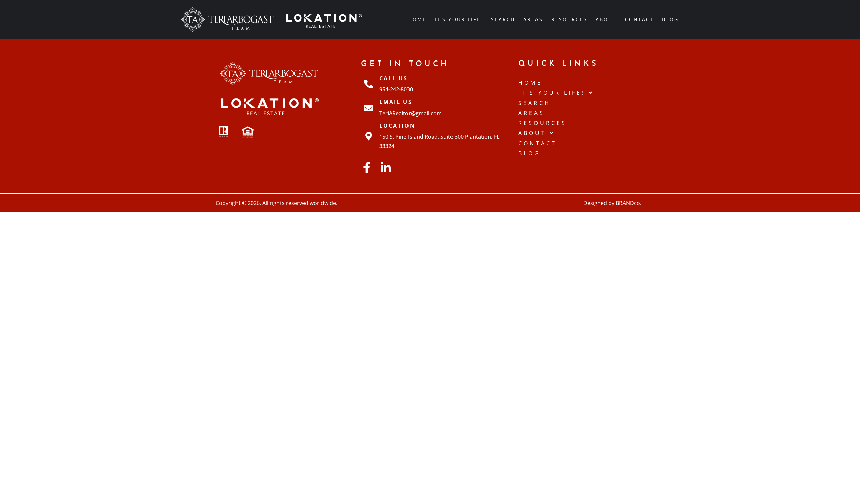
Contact (639, 19)
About (606, 19)
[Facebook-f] (366, 167)
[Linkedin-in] (385, 167)
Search (503, 19)
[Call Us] (368, 84)
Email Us (395, 102)
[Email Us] (368, 107)
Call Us (393, 78)
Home (417, 19)
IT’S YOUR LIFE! (459, 19)
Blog (670, 19)
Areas (533, 19)
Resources (569, 19)
